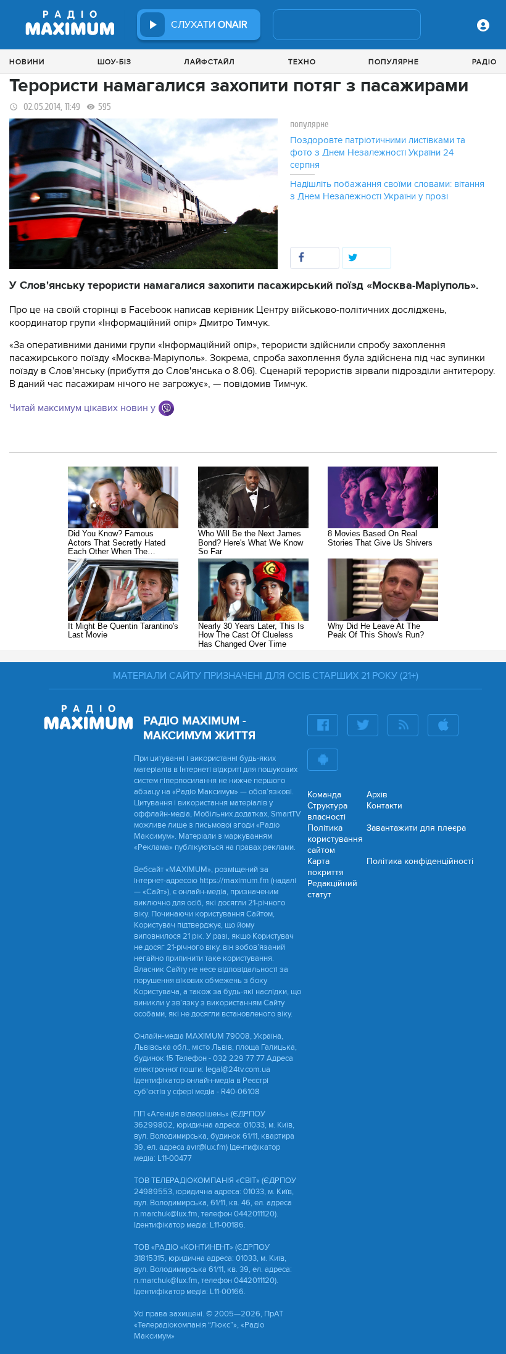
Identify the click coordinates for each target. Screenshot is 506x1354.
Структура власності (327, 811)
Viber (166, 408)
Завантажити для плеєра (416, 828)
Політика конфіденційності (420, 861)
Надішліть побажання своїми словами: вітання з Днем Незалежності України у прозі (387, 190)
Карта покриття (325, 867)
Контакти (384, 805)
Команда (324, 794)
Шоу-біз (114, 61)
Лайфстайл (209, 61)
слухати (209, 25)
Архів (377, 794)
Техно (302, 61)
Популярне (393, 61)
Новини (26, 61)
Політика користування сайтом (335, 839)
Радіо (484, 61)
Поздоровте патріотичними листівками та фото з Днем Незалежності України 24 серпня (377, 152)
